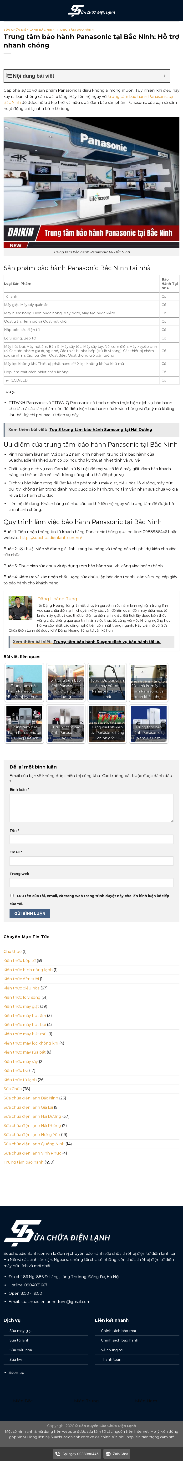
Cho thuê (13, 951)
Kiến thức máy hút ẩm (25, 1015)
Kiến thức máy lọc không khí (31, 1043)
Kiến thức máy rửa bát (25, 1052)
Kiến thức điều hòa (22, 988)
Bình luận (19, 789)
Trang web (19, 874)
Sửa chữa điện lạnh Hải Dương (32, 1116)
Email (16, 852)
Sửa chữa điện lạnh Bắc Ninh (29, 29)
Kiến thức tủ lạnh (20, 1080)
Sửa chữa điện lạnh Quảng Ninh (34, 1144)
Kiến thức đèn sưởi (21, 979)
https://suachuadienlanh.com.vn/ (51, 537)
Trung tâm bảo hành (75, 29)
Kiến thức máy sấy (21, 1061)
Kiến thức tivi (16, 1070)
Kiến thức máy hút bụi (25, 1024)
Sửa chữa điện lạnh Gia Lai (28, 1107)
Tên (14, 830)
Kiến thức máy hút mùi (25, 1034)
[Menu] (6, 10)
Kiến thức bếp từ (20, 960)
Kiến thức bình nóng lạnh (28, 970)
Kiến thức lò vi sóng (22, 997)
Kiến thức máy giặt (21, 1006)
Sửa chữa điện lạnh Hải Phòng (32, 1125)
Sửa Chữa (13, 1089)
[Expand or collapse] (165, 76)
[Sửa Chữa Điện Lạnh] (91, 11)
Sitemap (16, 1372)
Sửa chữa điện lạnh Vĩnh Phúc (32, 1153)
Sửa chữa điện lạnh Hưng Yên (32, 1134)
